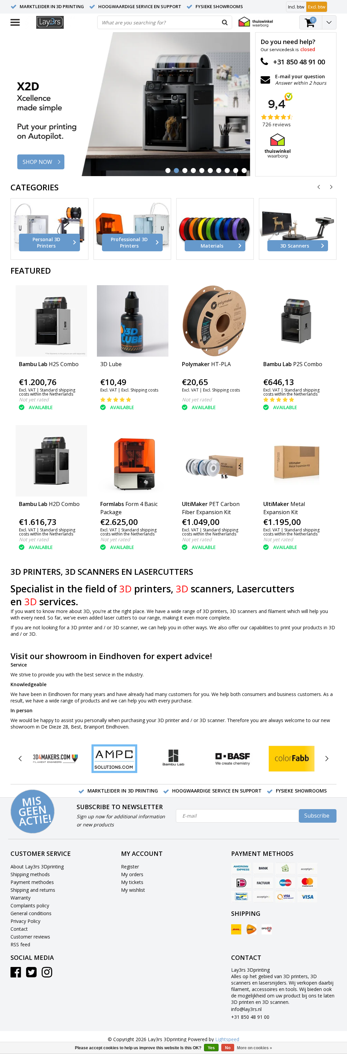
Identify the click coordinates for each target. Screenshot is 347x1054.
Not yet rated (34, 399)
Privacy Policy (25, 921)
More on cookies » (254, 1048)
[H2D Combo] (51, 461)
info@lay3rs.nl (246, 1009)
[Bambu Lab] (173, 758)
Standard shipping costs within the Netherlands (47, 392)
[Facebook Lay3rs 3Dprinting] (16, 974)
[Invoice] (263, 883)
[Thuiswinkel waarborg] (256, 22)
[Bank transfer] (263, 869)
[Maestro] (285, 883)
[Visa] (307, 896)
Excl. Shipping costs (139, 390)
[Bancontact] (241, 896)
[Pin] (285, 896)
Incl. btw (296, 7)
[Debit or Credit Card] (307, 869)
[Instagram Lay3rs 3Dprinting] (47, 974)
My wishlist (133, 890)
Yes (211, 1048)
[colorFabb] (291, 758)
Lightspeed (227, 1039)
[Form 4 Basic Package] (133, 461)
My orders (132, 874)
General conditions (31, 913)
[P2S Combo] (296, 321)
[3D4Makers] (55, 758)
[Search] (225, 22)
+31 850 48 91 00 (250, 1017)
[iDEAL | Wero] (241, 883)
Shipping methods (30, 874)
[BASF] (233, 758)
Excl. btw (316, 7)
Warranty (20, 897)
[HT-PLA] (214, 321)
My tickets (132, 882)
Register (130, 866)
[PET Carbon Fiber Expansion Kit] (214, 461)
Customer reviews (30, 936)
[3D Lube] (133, 321)
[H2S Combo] (51, 321)
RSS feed (20, 944)
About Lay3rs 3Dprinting (37, 866)
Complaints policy (30, 905)
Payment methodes (32, 882)
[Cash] (285, 869)
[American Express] (241, 869)
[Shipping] (236, 929)
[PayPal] (263, 896)
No (227, 1048)
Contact (19, 929)
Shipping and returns (33, 890)
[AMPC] (114, 758)
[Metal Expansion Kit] (296, 461)
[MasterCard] (307, 883)
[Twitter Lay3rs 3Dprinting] (31, 974)
